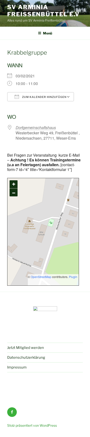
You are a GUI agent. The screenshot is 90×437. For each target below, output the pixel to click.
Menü (47, 33)
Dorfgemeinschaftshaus (36, 127)
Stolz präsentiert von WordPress (32, 425)
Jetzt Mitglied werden (25, 348)
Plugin (72, 277)
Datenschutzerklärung (26, 357)
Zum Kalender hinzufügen (43, 97)
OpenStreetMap (41, 277)
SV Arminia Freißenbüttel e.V (43, 11)
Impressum (17, 367)
